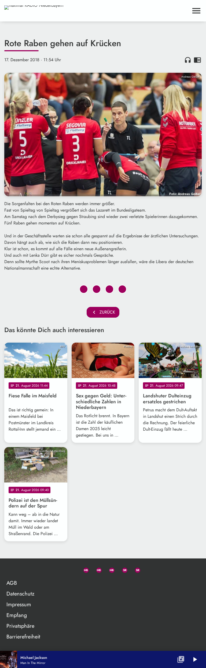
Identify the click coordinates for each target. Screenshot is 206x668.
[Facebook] (96, 569)
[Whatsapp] (83, 569)
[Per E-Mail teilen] (122, 289)
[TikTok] (148, 569)
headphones (188, 60)
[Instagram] (109, 569)
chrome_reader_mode (197, 60)
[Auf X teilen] (96, 289)
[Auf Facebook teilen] (83, 289)
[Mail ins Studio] (58, 569)
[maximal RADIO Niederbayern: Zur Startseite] (96, 10)
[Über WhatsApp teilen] (109, 289)
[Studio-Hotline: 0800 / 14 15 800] (71, 569)
